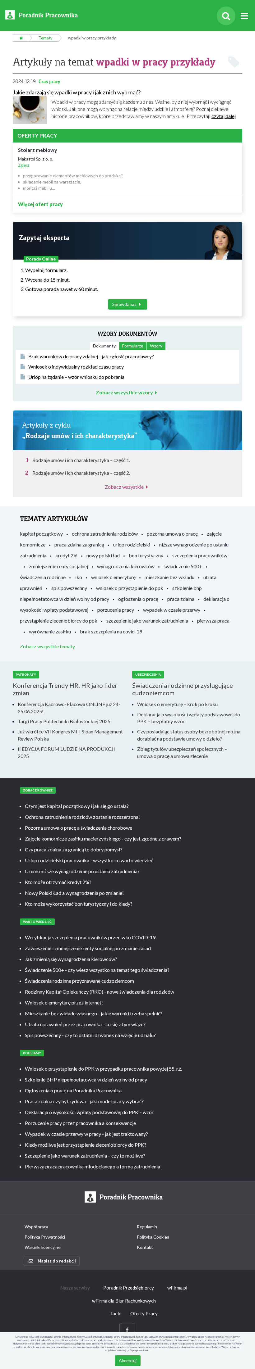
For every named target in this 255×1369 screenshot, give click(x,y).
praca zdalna (180, 599)
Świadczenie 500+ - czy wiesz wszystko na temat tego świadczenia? (97, 970)
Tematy (46, 37)
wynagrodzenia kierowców (126, 566)
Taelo (116, 1313)
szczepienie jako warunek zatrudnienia (147, 620)
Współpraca (36, 1226)
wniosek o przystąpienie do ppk (129, 588)
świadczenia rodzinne (43, 577)
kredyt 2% (66, 555)
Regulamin (147, 1226)
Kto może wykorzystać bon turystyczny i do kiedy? (78, 904)
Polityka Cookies (153, 1237)
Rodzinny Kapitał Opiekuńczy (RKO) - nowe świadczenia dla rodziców (99, 992)
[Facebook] (127, 1330)
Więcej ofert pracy (40, 204)
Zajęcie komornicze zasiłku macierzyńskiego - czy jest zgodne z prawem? (103, 838)
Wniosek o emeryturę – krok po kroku (177, 704)
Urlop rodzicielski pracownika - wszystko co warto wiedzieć (89, 860)
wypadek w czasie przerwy (171, 610)
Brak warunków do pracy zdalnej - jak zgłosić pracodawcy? (91, 356)
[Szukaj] (226, 16)
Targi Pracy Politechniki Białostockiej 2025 (64, 721)
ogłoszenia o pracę (138, 599)
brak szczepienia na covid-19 (111, 631)
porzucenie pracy (115, 610)
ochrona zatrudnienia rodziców (105, 534)
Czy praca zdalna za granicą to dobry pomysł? (74, 849)
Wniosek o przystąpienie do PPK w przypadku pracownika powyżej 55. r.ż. (103, 1069)
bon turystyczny (146, 555)
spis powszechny (69, 588)
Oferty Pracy (144, 1313)
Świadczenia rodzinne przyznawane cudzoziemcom (79, 981)
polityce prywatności (138, 1350)
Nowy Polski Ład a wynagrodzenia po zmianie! (74, 893)
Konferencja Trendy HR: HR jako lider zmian (65, 689)
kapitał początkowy (41, 534)
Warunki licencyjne (43, 1247)
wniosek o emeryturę (113, 577)
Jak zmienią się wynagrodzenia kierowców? (71, 959)
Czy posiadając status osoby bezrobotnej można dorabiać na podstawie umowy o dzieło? (188, 734)
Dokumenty (104, 345)
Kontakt (145, 1247)
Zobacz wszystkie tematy (47, 646)
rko (78, 577)
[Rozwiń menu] (244, 16)
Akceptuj (128, 1360)
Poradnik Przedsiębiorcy (128, 1287)
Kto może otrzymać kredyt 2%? (58, 882)
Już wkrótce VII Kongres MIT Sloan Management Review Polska (70, 734)
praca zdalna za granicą (79, 544)
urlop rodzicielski (131, 544)
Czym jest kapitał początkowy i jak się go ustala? (77, 806)
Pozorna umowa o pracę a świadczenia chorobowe (78, 828)
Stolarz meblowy (37, 150)
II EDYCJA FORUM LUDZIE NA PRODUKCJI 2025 (66, 752)
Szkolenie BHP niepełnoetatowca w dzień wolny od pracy (86, 1079)
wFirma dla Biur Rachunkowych (124, 1300)
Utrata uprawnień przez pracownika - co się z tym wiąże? (85, 1024)
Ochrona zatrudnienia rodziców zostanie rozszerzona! (82, 817)
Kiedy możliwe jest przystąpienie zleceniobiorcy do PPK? (85, 1145)
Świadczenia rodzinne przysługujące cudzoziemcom (182, 689)
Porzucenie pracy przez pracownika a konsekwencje (80, 1123)
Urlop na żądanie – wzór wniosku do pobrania (76, 377)
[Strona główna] (21, 38)
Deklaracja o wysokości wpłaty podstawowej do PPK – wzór (89, 1112)
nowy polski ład (103, 555)
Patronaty (26, 674)
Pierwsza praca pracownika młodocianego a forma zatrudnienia (92, 1166)
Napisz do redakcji (57, 1260)
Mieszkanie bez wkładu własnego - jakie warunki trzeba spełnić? (93, 1013)
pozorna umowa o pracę (172, 534)
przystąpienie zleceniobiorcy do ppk (58, 620)
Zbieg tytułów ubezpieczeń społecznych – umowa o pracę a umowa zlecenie (182, 752)
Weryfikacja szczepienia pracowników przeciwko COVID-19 (90, 937)
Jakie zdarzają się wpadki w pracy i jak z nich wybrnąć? (77, 92)
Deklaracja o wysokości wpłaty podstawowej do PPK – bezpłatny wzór (188, 717)
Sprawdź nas (124, 304)
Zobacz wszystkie (124, 487)
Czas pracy (49, 81)
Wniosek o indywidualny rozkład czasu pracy (76, 366)
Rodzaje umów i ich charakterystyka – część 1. (81, 460)
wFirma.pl (177, 1287)
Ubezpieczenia (148, 674)
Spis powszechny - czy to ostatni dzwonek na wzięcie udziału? (90, 1035)
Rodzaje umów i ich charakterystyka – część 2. (81, 473)
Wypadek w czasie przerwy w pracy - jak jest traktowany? (86, 1134)
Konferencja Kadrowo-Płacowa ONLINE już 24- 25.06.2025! (69, 707)
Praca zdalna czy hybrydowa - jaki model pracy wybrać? (84, 1101)
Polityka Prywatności (45, 1237)
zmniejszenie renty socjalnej (58, 566)
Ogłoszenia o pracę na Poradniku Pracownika (73, 1090)
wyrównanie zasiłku (50, 631)
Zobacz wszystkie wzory (124, 392)
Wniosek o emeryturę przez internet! (64, 1002)
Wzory (156, 345)
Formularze (132, 345)
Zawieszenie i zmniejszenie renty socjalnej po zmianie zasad (88, 948)
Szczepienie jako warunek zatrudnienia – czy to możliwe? (85, 1155)
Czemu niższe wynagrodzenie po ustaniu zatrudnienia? (82, 871)
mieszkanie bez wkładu (169, 577)
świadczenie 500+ (183, 566)
